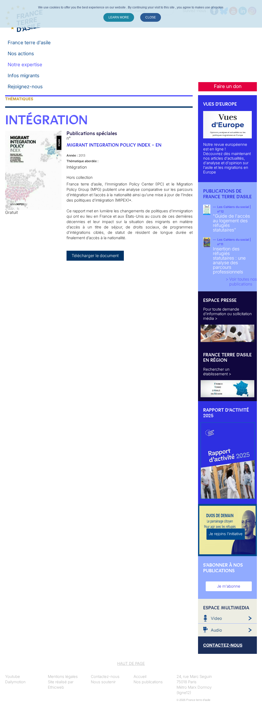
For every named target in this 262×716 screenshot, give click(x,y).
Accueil (140, 676)
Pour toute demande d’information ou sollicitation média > (227, 314)
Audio (216, 630)
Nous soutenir (103, 681)
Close (150, 17)
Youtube (12, 676)
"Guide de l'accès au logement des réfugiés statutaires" (231, 223)
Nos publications (148, 681)
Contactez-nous (105, 676)
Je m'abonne (228, 586)
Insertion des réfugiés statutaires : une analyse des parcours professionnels (229, 260)
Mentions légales (63, 676)
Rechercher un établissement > (217, 371)
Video (216, 618)
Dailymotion (15, 681)
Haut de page (131, 663)
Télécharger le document (95, 255)
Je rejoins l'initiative (226, 533)
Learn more (118, 17)
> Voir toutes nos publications (241, 282)
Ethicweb (56, 687)
